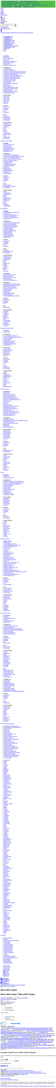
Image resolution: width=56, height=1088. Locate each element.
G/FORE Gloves (7, 345)
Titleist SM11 (7, 84)
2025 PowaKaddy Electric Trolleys (12, 295)
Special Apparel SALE (9, 419)
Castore (5, 785)
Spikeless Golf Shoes (8, 485)
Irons (6, 60)
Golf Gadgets (7, 615)
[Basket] (1, 22)
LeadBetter (6, 834)
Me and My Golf (7, 841)
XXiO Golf (6, 200)
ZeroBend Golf (7, 930)
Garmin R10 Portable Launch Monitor (12, 628)
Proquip (5, 464)
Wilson (5, 127)
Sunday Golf (6, 901)
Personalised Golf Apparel (10, 689)
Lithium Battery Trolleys (9, 293)
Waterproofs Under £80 (9, 684)
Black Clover (7, 719)
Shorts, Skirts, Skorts (10, 396)
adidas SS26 (6, 424)
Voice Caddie (7, 663)
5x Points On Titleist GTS (9, 70)
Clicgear (5, 312)
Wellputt (5, 922)
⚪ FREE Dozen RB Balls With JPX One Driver (9, 4)
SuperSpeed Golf (7, 905)
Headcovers (8, 568)
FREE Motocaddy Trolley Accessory (12, 285)
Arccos (5, 654)
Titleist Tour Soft (7, 169)
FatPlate (5, 807)
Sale (14, 32)
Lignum (5, 835)
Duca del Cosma (7, 798)
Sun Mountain (7, 259)
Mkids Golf (6, 845)
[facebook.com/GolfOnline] (1, 1065)
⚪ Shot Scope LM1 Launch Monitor (28, 6)
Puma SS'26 (6, 425)
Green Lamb (6, 822)
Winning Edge (7, 926)
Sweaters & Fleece (9, 394)
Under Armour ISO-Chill (9, 341)
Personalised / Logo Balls (9, 186)
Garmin (5, 651)
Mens (2, 8)
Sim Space (6, 888)
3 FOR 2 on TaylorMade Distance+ (12, 157)
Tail (4, 909)
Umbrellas (7, 551)
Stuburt (5, 532)
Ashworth (6, 765)
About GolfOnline (10, 1073)
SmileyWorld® (7, 893)
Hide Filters (3, 997)
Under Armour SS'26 (8, 427)
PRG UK (6, 869)
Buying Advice (7, 117)
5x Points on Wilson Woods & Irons (12, 78)
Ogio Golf (6, 271)
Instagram (7, 974)
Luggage (7, 218)
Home (2, 32)
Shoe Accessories (9, 477)
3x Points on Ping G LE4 (9, 80)
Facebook (7, 970)
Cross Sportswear (8, 794)
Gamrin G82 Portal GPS (9, 632)
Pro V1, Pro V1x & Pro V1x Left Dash (13, 159)
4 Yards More (7, 760)
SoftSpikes (6, 894)
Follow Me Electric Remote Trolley (12, 283)
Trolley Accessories (10, 277)
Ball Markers (8, 151)
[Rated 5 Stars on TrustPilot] (13, 985)
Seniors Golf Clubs (8, 90)
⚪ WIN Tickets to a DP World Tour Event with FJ (9, 1)
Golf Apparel (7, 391)
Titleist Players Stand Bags (10, 224)
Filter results (9, 997)
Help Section (9, 1071)
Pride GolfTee (7, 870)
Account (4, 17)
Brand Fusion (7, 777)
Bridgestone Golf (7, 198)
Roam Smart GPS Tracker (10, 633)
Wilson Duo (6, 172)
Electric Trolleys (9, 276)
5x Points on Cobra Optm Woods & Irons (13, 75)
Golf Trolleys (7, 273)
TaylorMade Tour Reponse (10, 164)
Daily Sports (6, 795)
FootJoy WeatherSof (8, 338)
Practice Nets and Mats (10, 546)
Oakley (5, 468)
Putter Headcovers (9, 575)
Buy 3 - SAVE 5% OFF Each (10, 335)
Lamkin (5, 832)
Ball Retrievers (8, 149)
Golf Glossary (7, 969)
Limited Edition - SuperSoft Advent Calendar (14, 691)
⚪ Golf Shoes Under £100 (17, 6)
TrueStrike (6, 915)
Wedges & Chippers (10, 65)
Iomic (5, 827)
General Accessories (10, 559)
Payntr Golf (6, 861)
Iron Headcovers (8, 572)
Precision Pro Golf (8, 868)
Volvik (5, 203)
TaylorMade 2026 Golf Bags (10, 226)
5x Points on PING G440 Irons (11, 74)
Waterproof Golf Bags (9, 235)
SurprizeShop (7, 907)
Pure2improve (7, 876)
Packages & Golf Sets (10, 61)
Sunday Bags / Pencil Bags (11, 214)
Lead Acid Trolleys (8, 294)
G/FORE (6, 536)
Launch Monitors (9, 620)
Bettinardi (6, 770)
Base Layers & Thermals (11, 398)
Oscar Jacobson (7, 859)
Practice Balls (8, 147)
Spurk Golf (6, 896)
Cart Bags (7, 213)
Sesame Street (7, 885)
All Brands (3, 935)
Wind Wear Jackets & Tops (11, 412)
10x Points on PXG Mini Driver (11, 83)
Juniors (2, 10)
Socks (6, 402)
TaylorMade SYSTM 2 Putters (11, 88)
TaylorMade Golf (8, 125)
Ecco (5, 524)
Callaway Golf (7, 123)
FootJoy (5, 372)
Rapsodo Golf (7, 878)
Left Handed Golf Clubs (9, 92)
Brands (11, 32)
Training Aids (8, 564)
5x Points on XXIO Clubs (10, 79)
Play (3, 13)
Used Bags (6, 246)
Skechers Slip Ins (7, 486)
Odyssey (6, 130)
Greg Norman (7, 823)
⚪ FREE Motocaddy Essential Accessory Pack (38, 4)
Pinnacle (5, 865)
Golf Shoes (6, 475)
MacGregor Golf (7, 839)
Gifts (5, 668)
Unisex (7, 437)
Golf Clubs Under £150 (9, 685)
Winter (7, 351)
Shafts (6, 561)
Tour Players (6, 968)
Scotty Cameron (7, 134)
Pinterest (7, 976)
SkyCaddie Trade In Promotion (11, 626)
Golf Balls (6, 143)
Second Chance (7, 206)
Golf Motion (6, 815)
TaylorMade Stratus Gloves (10, 343)
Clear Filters (3, 1026)
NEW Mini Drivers (8, 69)
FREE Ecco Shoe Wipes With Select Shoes (13, 482)
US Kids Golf (7, 137)
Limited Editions (7, 173)
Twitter (6, 972)
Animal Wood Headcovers (11, 570)
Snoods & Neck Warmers (11, 411)
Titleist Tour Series (8, 233)
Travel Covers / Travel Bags (11, 217)
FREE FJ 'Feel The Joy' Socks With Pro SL (14, 481)
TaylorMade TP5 (7, 162)
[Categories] (2, 20)
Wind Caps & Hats (9, 415)
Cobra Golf (6, 126)
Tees (6, 550)
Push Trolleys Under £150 (10, 286)
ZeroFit (5, 931)
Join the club (4, 1059)
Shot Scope (6, 659)
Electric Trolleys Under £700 (10, 287)
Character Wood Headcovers (12, 574)
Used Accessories (8, 584)
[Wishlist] (1, 30)
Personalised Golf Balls (9, 688)
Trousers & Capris (9, 395)
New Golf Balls (9, 144)
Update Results (11, 1026)
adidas (5, 384)
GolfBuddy (6, 661)
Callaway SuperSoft (8, 161)
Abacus (5, 466)
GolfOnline (6, 204)
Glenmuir (6, 814)
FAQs (40, 1073)
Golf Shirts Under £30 (9, 683)
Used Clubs (6, 112)
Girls (6, 101)
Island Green (6, 828)
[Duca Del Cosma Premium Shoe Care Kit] (19, 1040)
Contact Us (19, 32)
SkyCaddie (6, 657)
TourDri (5, 914)
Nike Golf (6, 470)
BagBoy (5, 316)
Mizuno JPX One (8, 86)
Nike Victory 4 (7, 492)
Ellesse (5, 802)
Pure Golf (6, 874)
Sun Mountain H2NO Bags (10, 230)
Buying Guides (7, 966)
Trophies (7, 675)
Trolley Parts (8, 278)
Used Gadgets (7, 643)
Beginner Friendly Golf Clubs (10, 91)
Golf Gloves (6, 330)
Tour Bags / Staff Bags (10, 216)
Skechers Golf (7, 525)
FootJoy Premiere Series (9, 489)
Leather (7, 348)
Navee (5, 848)
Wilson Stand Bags (8, 231)
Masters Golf (6, 324)
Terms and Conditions (24, 1073)
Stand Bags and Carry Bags (12, 212)
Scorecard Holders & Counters (12, 545)
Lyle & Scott (6, 838)
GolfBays (6, 818)
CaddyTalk (6, 781)
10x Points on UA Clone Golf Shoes (12, 484)
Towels (7, 555)
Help (2, 16)
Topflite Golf (6, 913)
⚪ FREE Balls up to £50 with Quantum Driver (31, 3)
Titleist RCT (6, 166)
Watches (7, 542)
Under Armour (7, 382)
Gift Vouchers (7, 120)
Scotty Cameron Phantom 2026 (11, 87)
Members (16, 1073)
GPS (6, 616)
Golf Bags (6, 211)
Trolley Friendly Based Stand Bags (12, 222)
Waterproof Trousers (10, 407)
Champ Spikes (7, 786)
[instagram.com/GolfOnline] (5, 1065)
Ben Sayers (6, 317)
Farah (5, 806)
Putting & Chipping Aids (11, 567)
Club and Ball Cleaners (10, 543)
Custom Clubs (7, 118)
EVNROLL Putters (8, 803)
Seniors (2, 12)
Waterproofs (8, 404)
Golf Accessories (7, 541)
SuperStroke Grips (8, 906)
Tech (6, 619)
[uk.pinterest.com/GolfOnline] (7, 1065)
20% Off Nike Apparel (9, 421)
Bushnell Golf (7, 653)
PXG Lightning (7, 82)
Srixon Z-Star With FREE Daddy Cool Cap (14, 156)
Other (5, 860)
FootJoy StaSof (7, 339)
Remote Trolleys (7, 290)
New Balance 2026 (8, 493)
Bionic (5, 773)
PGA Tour (6, 863)
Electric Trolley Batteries (11, 280)
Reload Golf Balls (8, 880)
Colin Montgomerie (8, 791)
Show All (6, 103)
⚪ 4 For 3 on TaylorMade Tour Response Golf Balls (27, 1)
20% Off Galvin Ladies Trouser (11, 423)
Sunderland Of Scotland (9, 902)
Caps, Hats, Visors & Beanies (12, 399)
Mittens (7, 354)
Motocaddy (6, 311)
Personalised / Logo (8, 251)
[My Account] (3, 23)
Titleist (5, 131)
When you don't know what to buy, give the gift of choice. (17, 1070)
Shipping (14, 1071)
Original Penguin (7, 856)
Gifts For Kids (8, 670)
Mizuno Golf (6, 138)
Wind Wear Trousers (10, 414)
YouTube (7, 973)
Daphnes (6, 608)
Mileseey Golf (7, 655)
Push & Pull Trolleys (10, 274)
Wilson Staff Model (8, 170)
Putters (7, 63)
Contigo (5, 793)
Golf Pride (6, 609)
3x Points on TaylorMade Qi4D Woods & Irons (14, 73)
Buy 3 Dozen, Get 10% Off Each (11, 155)
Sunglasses (7, 400)
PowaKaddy (6, 313)
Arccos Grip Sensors (8, 631)
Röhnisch (6, 881)
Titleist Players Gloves (9, 342)
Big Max (6, 268)
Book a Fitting (4, 14)
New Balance (7, 849)
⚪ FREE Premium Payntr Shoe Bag (24, 4)
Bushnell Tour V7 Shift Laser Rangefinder (13, 630)
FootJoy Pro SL (7, 490)
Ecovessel (6, 801)
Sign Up (16, 1060)
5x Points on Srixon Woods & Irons (12, 76)
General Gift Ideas (9, 674)
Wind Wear (8, 410)
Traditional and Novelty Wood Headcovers (15, 571)
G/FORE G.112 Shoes (9, 494)
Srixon (5, 195)
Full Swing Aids (9, 566)
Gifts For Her (8, 671)
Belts (6, 403)
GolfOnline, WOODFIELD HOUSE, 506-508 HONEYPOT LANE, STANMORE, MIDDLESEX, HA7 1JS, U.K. (28, 1086)
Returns (18, 1071)
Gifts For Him (8, 672)
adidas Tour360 (7, 488)
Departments (6, 32)
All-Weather (8, 350)
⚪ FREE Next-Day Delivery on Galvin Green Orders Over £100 (12, 3)
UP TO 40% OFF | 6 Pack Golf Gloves (13, 337)
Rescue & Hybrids (9, 62)
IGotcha (5, 826)
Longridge (6, 323)
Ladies (2, 9)
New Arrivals (7, 107)
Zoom (5, 932)
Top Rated (6, 109)
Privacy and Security (34, 1073)
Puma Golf (6, 458)
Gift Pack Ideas (7, 687)
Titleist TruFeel (7, 168)
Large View (9, 999)
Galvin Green (7, 463)
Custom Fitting (32, 1071)
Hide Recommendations (22, 997)
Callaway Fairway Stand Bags (11, 225)
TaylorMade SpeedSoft (9, 165)
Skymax (5, 892)
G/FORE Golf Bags (8, 229)
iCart (5, 824)
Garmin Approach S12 (9, 627)
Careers (44, 1073)
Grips (6, 549)
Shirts (6, 392)
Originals (6, 857)
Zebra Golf (6, 928)
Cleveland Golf (7, 133)
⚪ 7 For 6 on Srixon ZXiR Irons (6, 6)
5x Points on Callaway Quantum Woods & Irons (15, 71)
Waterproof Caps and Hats (11, 408)
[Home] (4, 21)
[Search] (4, 20)
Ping (5, 129)
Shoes (7, 476)
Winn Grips (6, 925)
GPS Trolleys (7, 291)
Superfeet (6, 903)
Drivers (7, 57)
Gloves (7, 332)
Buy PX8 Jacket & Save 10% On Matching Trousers (16, 420)
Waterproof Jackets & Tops (11, 406)
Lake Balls (7, 145)
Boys (6, 100)
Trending (6, 108)
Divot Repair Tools (9, 148)
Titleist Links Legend (8, 234)
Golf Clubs (6, 56)
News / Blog (6, 965)
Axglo (5, 766)
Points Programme (25, 1071)
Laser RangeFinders (10, 618)
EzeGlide (6, 325)
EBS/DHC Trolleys (8, 289)
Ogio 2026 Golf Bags (8, 228)
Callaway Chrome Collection (10, 160)
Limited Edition (7, 237)
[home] (1, 986)
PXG (5, 135)
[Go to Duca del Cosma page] (8, 1002)
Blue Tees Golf (7, 662)
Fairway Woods (9, 58)
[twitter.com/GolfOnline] (2, 1065)
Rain (6, 352)
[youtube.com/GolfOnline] (4, 1065)
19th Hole (24, 32)
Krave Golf (6, 831)
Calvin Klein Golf (8, 783)
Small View (3, 999)
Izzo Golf (6, 666)
